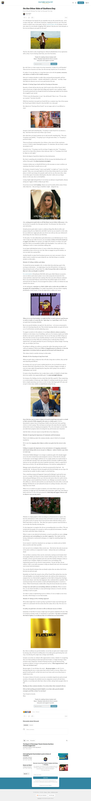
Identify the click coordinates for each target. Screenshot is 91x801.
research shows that (51, 24)
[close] (57, 758)
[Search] (73, 2)
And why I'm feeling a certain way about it (32, 747)
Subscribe (80, 2)
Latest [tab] (27, 740)
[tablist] (28, 725)
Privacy (45, 792)
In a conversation (27, 274)
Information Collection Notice (45, 781)
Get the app (51, 795)
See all (25, 773)
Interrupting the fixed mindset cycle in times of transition (37, 754)
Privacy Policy (54, 781)
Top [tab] (24, 740)
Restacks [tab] (31, 725)
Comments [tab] (26, 725)
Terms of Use (51, 780)
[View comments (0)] (29, 17)
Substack (39, 798)
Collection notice (54, 792)
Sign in (87, 2)
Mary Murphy (28, 13)
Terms (49, 792)
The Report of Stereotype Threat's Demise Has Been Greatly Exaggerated (38, 744)
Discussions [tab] (32, 740)
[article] (45, 747)
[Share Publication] (76, 2)
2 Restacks (37, 711)
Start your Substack (42, 795)
